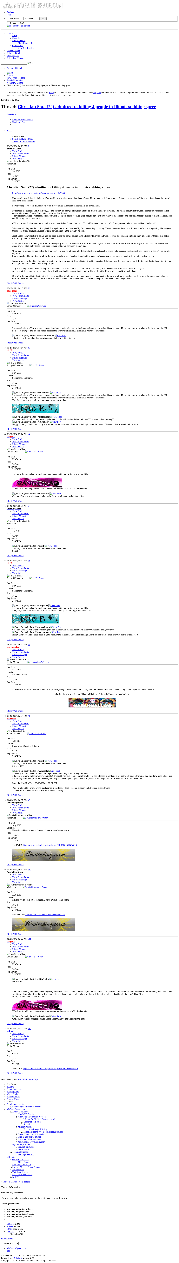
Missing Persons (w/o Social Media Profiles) (43, 1132)
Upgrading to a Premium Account (27, 1106)
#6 (29, 560)
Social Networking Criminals (31, 1134)
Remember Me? (17, 23)
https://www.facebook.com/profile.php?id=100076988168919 (50, 1068)
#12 (29, 1028)
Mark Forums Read (26, 43)
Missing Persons (25, 1127)
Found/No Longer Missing (35, 1129)
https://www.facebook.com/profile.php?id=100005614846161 (50, 845)
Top (36, 1079)
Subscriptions (13, 1091)
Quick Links (17, 45)
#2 (29, 288)
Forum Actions (18, 40)
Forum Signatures (26, 1147)
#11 (29, 939)
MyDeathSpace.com (16, 78)
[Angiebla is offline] (34, 451)
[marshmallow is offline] (38, 662)
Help (9, 15)
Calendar (16, 38)
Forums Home (13, 1099)
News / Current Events (22, 1174)
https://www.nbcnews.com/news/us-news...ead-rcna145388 (38, 193)
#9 (29, 800)
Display (9, 131)
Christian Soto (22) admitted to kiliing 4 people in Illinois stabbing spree (87, 106)
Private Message (19, 156)
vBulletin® (17, 1258)
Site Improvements (26, 1154)
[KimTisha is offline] (36, 733)
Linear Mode (18, 136)
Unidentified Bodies (32, 1122)
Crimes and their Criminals (30, 1137)
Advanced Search (14, 68)
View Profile (17, 151)
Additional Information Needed (32, 1117)
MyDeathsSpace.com (16, 1248)
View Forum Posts (20, 153)
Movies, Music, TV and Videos (26, 1167)
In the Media (23, 1149)
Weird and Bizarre (20, 1172)
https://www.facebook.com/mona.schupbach (45, 914)
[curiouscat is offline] (36, 306)
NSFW (15, 1177)
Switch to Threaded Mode (23, 141)
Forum (10, 33)
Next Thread (24, 1182)
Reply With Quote (15, 283)
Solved (26, 1124)
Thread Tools (11, 114)
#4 (29, 434)
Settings (10, 1086)
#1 (29, 146)
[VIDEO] (11, 1231)
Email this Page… (20, 122)
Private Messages (14, 1089)
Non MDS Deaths (15, 83)
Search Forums (13, 1096)
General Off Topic (20, 1159)
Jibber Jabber (24, 1162)
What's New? (13, 55)
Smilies (10, 1226)
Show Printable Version (22, 119)
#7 (29, 644)
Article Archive (13, 50)
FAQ (14, 35)
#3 (29, 348)
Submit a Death (13, 53)
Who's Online (13, 1094)
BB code (11, 1224)
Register (10, 12)
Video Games (18, 1169)
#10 (29, 869)
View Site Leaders (26, 48)
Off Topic (11, 1157)
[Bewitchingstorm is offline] (35, 818)
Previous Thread (10, 1182)
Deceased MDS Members (29, 1139)
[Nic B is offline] (37, 365)
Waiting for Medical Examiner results (39, 1119)
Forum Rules (7, 1238)
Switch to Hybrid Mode (22, 139)
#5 (29, 506)
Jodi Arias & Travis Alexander (31, 1142)
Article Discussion (15, 80)
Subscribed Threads (15, 58)
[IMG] (9, 1229)
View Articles (18, 159)
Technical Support (20, 1152)
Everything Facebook (21, 1164)
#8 (29, 716)
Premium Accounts (15, 1104)
